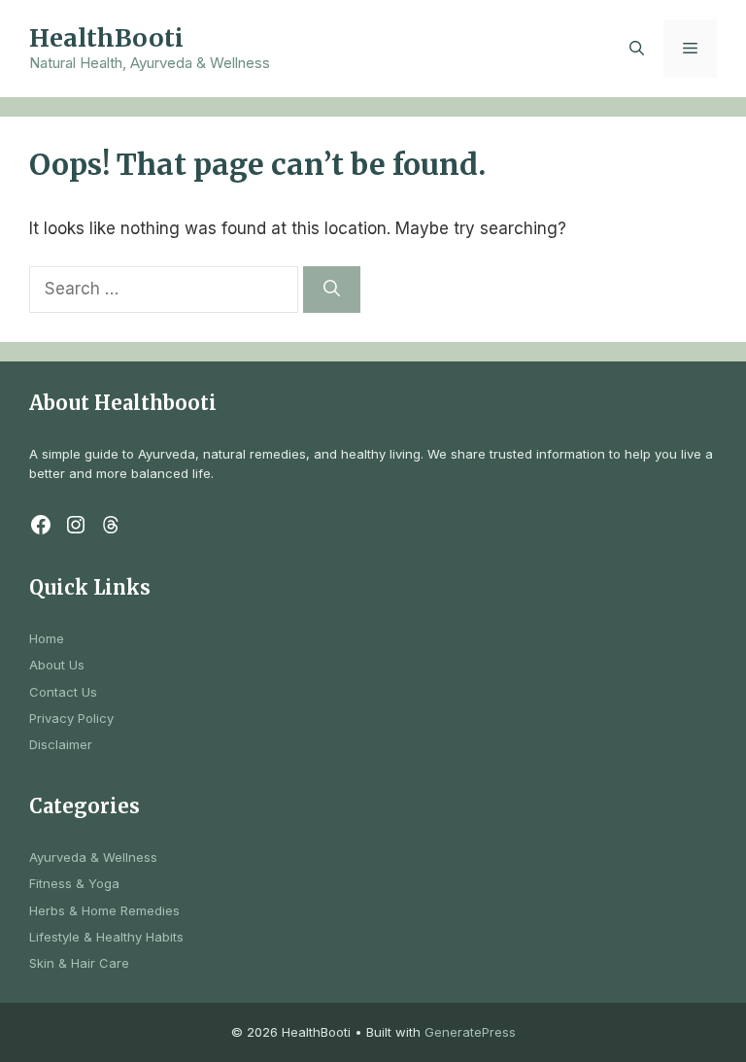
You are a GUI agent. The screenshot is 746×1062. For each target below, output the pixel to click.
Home (46, 638)
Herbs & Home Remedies (104, 910)
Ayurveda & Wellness (93, 857)
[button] (636, 48)
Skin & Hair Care (79, 963)
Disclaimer (60, 744)
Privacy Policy (71, 718)
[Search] (331, 289)
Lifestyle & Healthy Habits (106, 936)
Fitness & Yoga (74, 883)
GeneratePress (470, 1032)
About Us (57, 664)
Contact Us (63, 692)
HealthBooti (106, 37)
